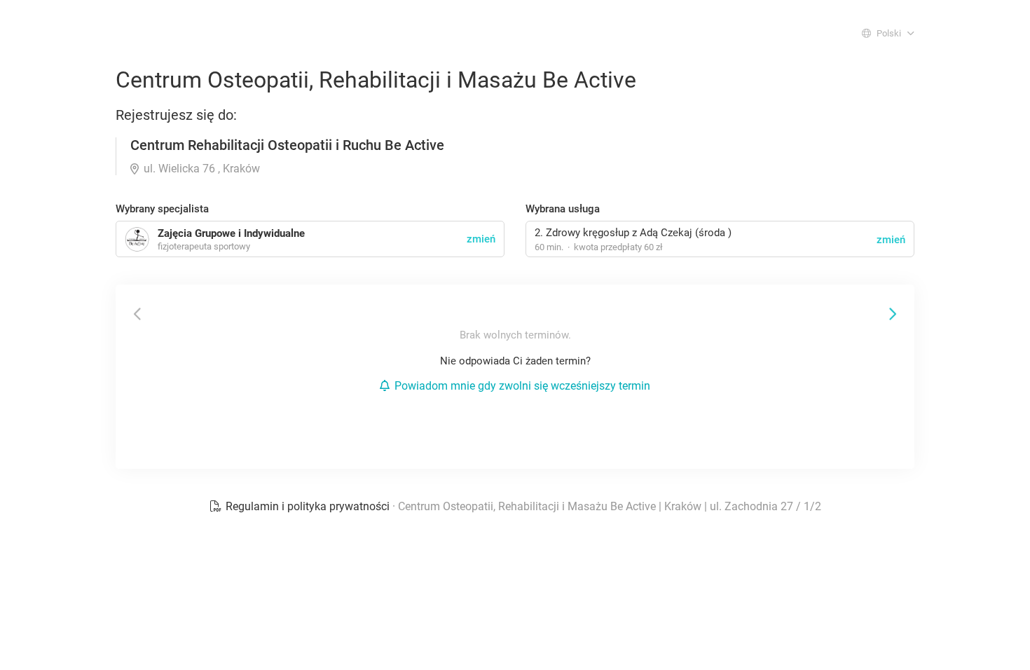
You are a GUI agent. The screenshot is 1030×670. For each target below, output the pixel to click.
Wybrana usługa (563, 209)
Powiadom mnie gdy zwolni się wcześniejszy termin (522, 385)
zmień (891, 239)
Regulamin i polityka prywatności (307, 506)
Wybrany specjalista (162, 209)
